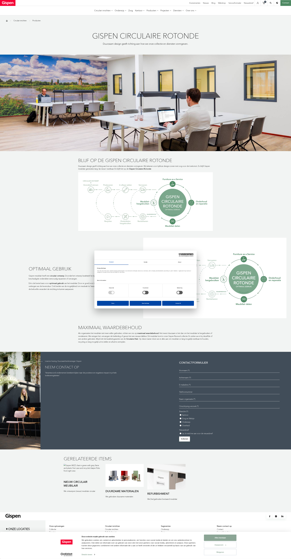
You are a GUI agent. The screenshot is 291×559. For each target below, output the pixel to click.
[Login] (258, 3)
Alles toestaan (220, 538)
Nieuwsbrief (248, 3)
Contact (285, 3)
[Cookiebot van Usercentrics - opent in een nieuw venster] (67, 554)
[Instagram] (276, 516)
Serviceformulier (234, 3)
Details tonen (87, 554)
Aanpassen (218, 545)
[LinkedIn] (282, 516)
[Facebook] (269, 516)
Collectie (52, 529)
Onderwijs (165, 529)
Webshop (222, 3)
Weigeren (220, 552)
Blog (213, 3)
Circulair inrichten (20, 20)
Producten (37, 20)
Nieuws (206, 3)
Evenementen (194, 3)
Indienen (184, 439)
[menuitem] (103, 10)
